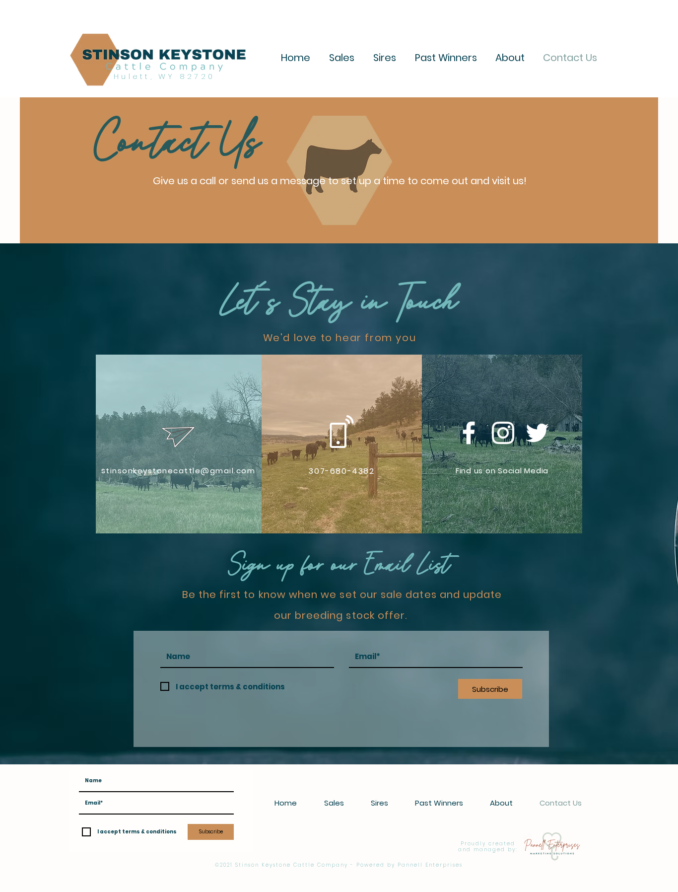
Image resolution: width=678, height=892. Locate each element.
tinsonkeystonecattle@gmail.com (180, 470)
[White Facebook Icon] (469, 433)
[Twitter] (537, 433)
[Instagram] (503, 433)
